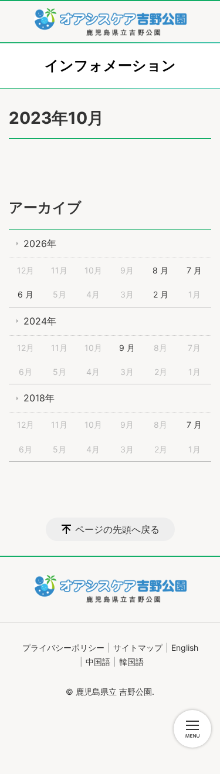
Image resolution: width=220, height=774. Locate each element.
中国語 (98, 662)
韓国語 (131, 662)
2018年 (39, 398)
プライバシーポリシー (63, 648)
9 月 (127, 348)
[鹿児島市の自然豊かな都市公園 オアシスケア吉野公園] (110, 21)
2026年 (39, 243)
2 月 (160, 294)
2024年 (39, 321)
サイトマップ (138, 648)
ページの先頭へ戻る (117, 529)
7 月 (194, 270)
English (184, 648)
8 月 (160, 270)
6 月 (25, 294)
